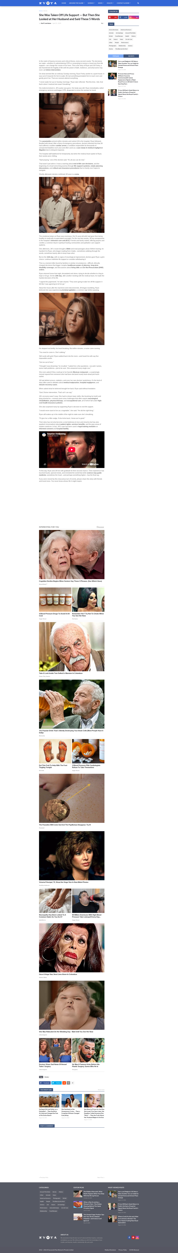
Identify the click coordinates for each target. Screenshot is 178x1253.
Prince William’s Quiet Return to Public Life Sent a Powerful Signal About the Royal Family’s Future (128, 93)
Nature (115, 39)
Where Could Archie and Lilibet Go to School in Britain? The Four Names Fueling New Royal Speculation (128, 1219)
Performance (124, 42)
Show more (101, 1090)
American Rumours (126, 29)
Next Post (100, 1177)
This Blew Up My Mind (121, 49)
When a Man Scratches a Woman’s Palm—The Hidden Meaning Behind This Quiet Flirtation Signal (93, 1205)
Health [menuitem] (109, 3)
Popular (116, 56)
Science (130, 45)
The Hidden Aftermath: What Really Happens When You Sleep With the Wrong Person (94, 1193)
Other (110, 42)
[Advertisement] (71, 41)
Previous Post (44, 1177)
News (121, 39)
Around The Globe (130, 33)
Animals (111, 33)
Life (110, 39)
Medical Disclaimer (110, 1250)
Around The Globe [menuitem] (76, 3)
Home (40, 11)
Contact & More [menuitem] (123, 3)
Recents (131, 56)
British (111, 36)
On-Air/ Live (129, 39)
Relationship (122, 45)
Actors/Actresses (113, 29)
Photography (112, 45)
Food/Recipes (119, 36)
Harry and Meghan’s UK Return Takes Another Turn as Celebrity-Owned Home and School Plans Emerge (128, 64)
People (117, 42)
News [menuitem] (100, 3)
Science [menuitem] (91, 3)
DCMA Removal (134, 1250)
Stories (45, 11)
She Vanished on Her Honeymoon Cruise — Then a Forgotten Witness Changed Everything (70, 1112)
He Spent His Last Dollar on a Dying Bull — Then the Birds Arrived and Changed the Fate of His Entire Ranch (48, 1112)
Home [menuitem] (64, 3)
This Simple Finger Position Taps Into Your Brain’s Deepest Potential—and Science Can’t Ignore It (94, 1217)
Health (127, 36)
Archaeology (119, 33)
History (134, 36)
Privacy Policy (123, 1250)
